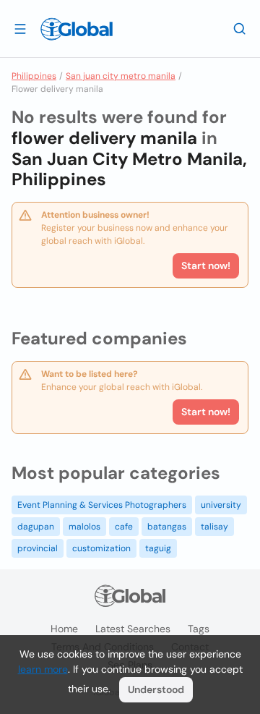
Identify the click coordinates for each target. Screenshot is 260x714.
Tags (198, 628)
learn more (43, 669)
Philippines (34, 76)
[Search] (239, 28)
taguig (158, 548)
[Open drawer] (20, 28)
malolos (84, 526)
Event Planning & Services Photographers (101, 505)
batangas (166, 526)
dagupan (35, 526)
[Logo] (76, 28)
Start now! (205, 411)
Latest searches (132, 628)
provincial (37, 548)
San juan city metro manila (121, 76)
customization (101, 548)
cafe (124, 526)
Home (64, 628)
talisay (214, 526)
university (221, 505)
